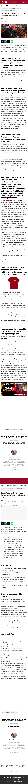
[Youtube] (16, 771)
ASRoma (7, 429)
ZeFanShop (21, 766)
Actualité (4, 488)
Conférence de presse (16, 8)
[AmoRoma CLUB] (26, 2)
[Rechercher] (23, 2)
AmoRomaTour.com (13, 766)
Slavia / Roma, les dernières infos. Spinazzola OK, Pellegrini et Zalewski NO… (13, 495)
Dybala (10, 616)
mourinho (21, 429)
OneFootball (13, 10)
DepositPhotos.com (13, 765)
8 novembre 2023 (12, 20)
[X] (14, 771)
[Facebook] (10, 469)
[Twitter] (12, 469)
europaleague (14, 429)
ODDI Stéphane (17, 779)
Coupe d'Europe (5, 10)
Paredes (8, 663)
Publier (14, 2)
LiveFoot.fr (21, 765)
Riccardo (7, 200)
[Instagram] (15, 469)
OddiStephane (4, 20)
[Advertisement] (14, 412)
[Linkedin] (17, 469)
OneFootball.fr (4, 766)
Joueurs (4, 490)
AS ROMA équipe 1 (5, 8)
